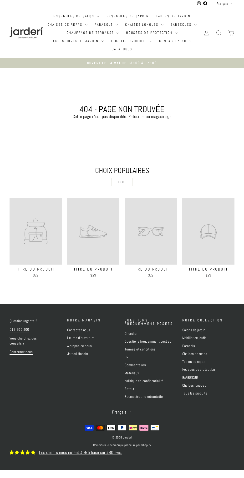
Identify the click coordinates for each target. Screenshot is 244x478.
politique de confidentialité (144, 381)
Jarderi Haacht (77, 353)
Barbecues (182, 24)
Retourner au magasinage (149, 116)
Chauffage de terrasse (90, 32)
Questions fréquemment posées (148, 341)
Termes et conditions (140, 349)
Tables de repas (193, 361)
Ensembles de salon (74, 16)
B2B (127, 357)
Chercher (131, 333)
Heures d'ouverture (81, 337)
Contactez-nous (175, 41)
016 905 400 (19, 329)
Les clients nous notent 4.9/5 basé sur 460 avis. (80, 452)
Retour (129, 388)
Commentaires (135, 365)
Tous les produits (129, 41)
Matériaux (132, 373)
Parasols (104, 24)
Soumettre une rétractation (145, 396)
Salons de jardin (193, 330)
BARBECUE (190, 377)
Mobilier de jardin (194, 337)
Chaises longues (142, 24)
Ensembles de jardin (128, 16)
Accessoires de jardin (76, 41)
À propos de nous (79, 346)
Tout (122, 182)
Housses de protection (150, 32)
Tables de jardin (173, 16)
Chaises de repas (65, 24)
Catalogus (122, 49)
